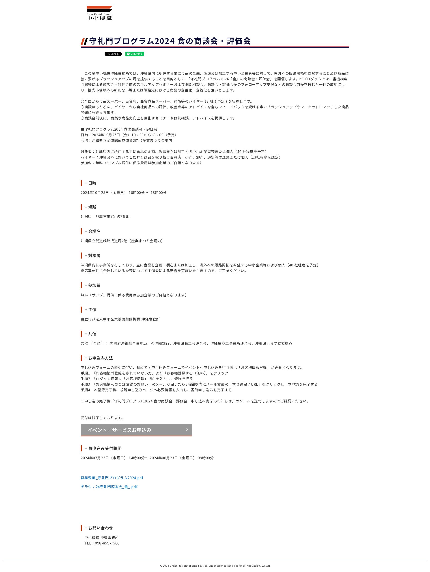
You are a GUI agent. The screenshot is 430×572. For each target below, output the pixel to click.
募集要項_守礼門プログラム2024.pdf (112, 477)
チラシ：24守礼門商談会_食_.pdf (109, 486)
